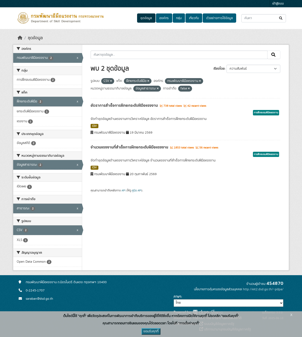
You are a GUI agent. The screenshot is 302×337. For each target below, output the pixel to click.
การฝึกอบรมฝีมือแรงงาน (266, 112)
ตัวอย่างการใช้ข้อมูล (219, 18)
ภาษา (177, 296)
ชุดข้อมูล (146, 18)
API (124, 190)
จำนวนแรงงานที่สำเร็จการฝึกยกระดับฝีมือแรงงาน (130, 147)
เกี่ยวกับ (194, 18)
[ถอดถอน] (111, 81)
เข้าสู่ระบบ (278, 3)
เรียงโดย (219, 68)
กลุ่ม (179, 18)
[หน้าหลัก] (20, 38)
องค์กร (164, 18)
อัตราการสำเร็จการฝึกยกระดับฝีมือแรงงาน (125, 105)
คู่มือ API (137, 190)
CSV (94, 126)
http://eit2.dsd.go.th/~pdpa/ (263, 289)
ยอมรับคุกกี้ (151, 331)
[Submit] (281, 18)
